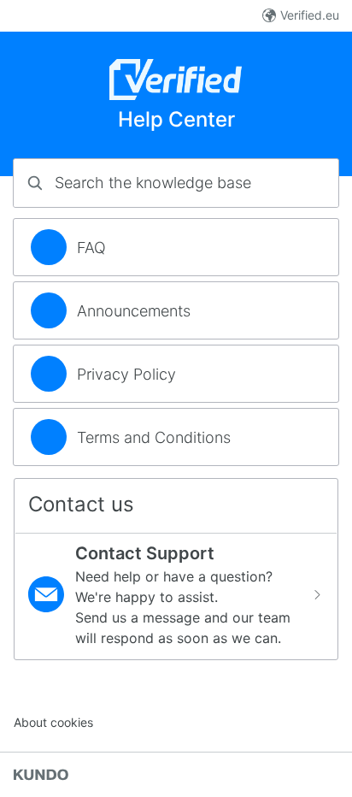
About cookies (53, 722)
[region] (176, 247)
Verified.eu (309, 15)
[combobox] (176, 183)
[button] (176, 594)
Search (296, 182)
